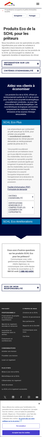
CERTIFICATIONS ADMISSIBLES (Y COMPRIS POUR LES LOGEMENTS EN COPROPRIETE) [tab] (16, 207)
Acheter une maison (9, 351)
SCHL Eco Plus (12, 122)
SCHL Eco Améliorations (18, 221)
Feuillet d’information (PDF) (19, 187)
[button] (21, 63)
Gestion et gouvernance (31, 317)
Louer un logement (9, 360)
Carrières (26, 336)
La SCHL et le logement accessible (14, 389)
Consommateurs (9, 348)
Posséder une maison (10, 356)
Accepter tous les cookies (21, 432)
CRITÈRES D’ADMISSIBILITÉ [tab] (15, 197)
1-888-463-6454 (26, 271)
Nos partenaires (29, 321)
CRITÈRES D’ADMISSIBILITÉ (18, 71)
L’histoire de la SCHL (30, 313)
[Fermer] (39, 403)
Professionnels (8, 313)
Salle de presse (7, 385)
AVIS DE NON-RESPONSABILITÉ (13, 288)
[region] (21, 418)
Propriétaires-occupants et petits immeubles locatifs (21, 11)
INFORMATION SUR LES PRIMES (16, 64)
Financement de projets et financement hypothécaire (10, 318)
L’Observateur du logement (11, 380)
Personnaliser (21, 426)
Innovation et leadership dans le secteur (8, 332)
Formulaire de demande (17, 189)
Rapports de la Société (31, 326)
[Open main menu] (38, 4)
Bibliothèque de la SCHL (10, 376)
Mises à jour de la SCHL (10, 372)
